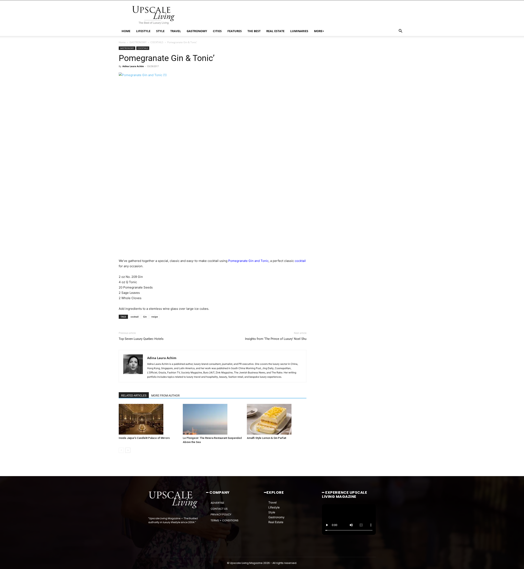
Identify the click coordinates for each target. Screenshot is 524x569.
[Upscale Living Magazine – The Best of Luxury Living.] (173, 499)
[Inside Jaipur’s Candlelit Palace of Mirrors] (148, 419)
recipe (154, 316)
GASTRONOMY (197, 31)
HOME (126, 31)
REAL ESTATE (275, 31)
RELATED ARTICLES (133, 395)
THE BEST (254, 31)
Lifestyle (274, 507)
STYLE (160, 31)
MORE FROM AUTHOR (165, 395)
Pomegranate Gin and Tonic (248, 261)
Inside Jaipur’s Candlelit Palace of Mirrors (144, 437)
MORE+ (319, 31)
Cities (217, 31)
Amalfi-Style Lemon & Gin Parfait (266, 437)
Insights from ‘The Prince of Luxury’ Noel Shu (275, 339)
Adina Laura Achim (133, 66)
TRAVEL (175, 31)
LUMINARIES (299, 31)
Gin (145, 316)
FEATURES (234, 31)
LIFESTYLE (143, 31)
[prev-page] (121, 450)
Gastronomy (276, 517)
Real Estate (275, 522)
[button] (400, 31)
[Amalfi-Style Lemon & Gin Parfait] (277, 419)
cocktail (300, 261)
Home (122, 42)
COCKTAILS (156, 42)
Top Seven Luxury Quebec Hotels (141, 339)
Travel (272, 502)
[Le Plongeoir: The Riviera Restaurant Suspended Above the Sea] (213, 419)
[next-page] (127, 450)
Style (271, 512)
